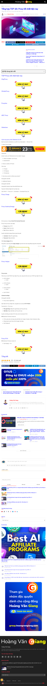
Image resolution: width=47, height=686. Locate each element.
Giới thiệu (3, 680)
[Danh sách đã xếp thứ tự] (14, 465)
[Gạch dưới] (11, 465)
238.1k (14, 446)
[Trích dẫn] (18, 465)
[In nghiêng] (9, 465)
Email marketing (6, 418)
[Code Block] (20, 465)
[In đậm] (8, 465)
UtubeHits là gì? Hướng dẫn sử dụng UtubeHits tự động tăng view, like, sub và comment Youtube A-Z (14, 437)
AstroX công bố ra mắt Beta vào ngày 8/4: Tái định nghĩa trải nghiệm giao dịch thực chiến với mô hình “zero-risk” (22, 663)
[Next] (37, 66)
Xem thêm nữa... (23, 450)
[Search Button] (44, 480)
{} (23, 465)
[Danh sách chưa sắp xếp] (16, 465)
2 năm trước (18, 14)
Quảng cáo (8, 680)
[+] (24, 465)
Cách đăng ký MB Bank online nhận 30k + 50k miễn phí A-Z (17, 502)
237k (36, 419)
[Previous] (35, 66)
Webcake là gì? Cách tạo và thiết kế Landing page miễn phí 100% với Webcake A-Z (21, 492)
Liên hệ (19, 680)
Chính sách (14, 680)
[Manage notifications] (3, 683)
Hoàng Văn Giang (10, 14)
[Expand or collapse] (44, 71)
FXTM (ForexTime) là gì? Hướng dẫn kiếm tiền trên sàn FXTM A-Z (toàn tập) (20, 667)
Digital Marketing (7, 6)
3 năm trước (29, 419)
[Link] (21, 465)
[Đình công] (13, 465)
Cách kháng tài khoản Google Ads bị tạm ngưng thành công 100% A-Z (14, 445)
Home (2, 6)
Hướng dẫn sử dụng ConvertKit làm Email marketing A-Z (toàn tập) (34, 53)
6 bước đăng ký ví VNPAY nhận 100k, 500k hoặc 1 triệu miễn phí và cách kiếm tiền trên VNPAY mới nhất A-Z (24, 577)
